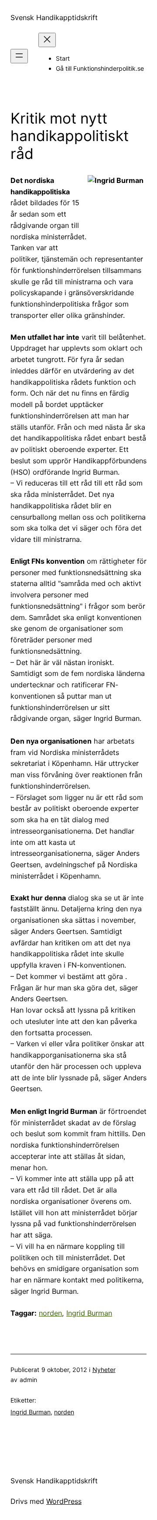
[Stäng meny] (47, 40)
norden (50, 1313)
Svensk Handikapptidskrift (54, 17)
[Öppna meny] (19, 56)
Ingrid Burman (89, 1313)
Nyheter (104, 1369)
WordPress (64, 1501)
